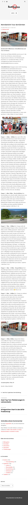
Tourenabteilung (10, 461)
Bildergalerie (6, 442)
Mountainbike (9, 467)
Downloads (6, 444)
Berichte (5, 392)
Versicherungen (7, 449)
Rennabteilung (17, 392)
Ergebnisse (10, 392)
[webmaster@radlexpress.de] (6, 1)
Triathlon (8, 472)
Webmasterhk (5, 29)
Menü (12, 13)
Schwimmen (9, 470)
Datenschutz (6, 445)
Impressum (6, 447)
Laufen (7, 465)
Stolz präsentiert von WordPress (14, 498)
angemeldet (8, 423)
